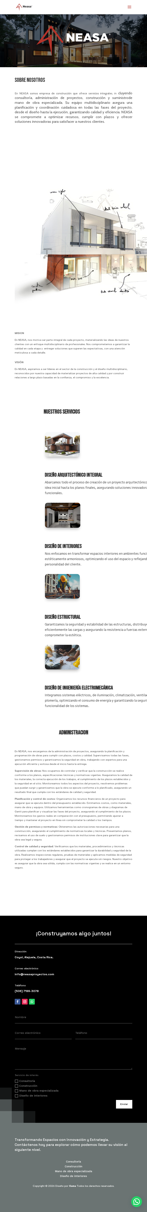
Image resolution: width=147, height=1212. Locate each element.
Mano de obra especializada (38, 1090)
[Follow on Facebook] (17, 1002)
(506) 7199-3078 (27, 991)
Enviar (124, 1104)
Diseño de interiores (33, 1095)
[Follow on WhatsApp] (32, 1002)
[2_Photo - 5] (62, 526)
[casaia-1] (62, 455)
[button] (136, 1201)
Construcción (28, 1085)
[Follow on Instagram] (25, 1002)
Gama (72, 1186)
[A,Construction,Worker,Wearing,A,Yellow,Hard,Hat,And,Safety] (62, 597)
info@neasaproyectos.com (34, 974)
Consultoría (27, 1081)
